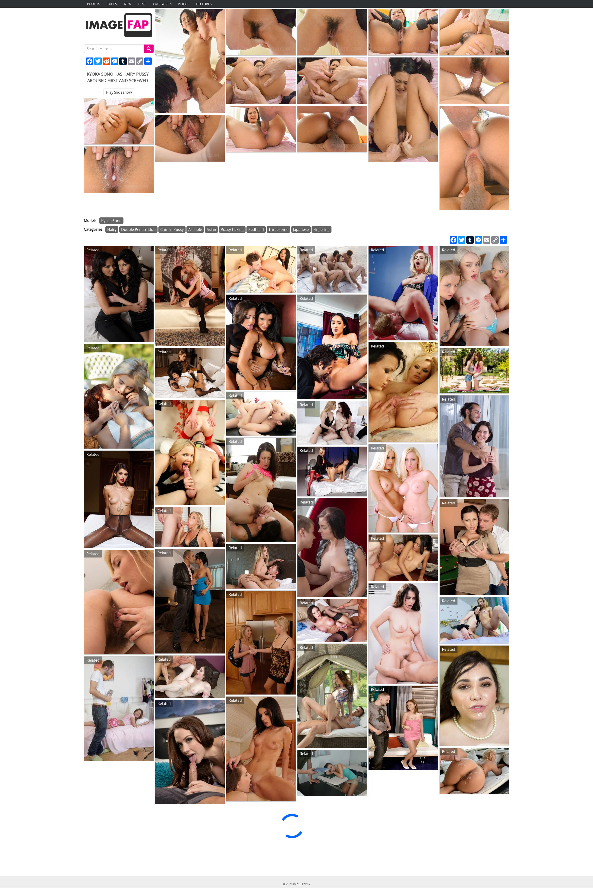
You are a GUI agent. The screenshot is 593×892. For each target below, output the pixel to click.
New (127, 4)
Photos (93, 4)
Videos (183, 4)
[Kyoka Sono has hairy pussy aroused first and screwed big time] (190, 61)
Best (142, 4)
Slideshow (119, 92)
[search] (149, 49)
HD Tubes (204, 4)
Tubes (112, 4)
